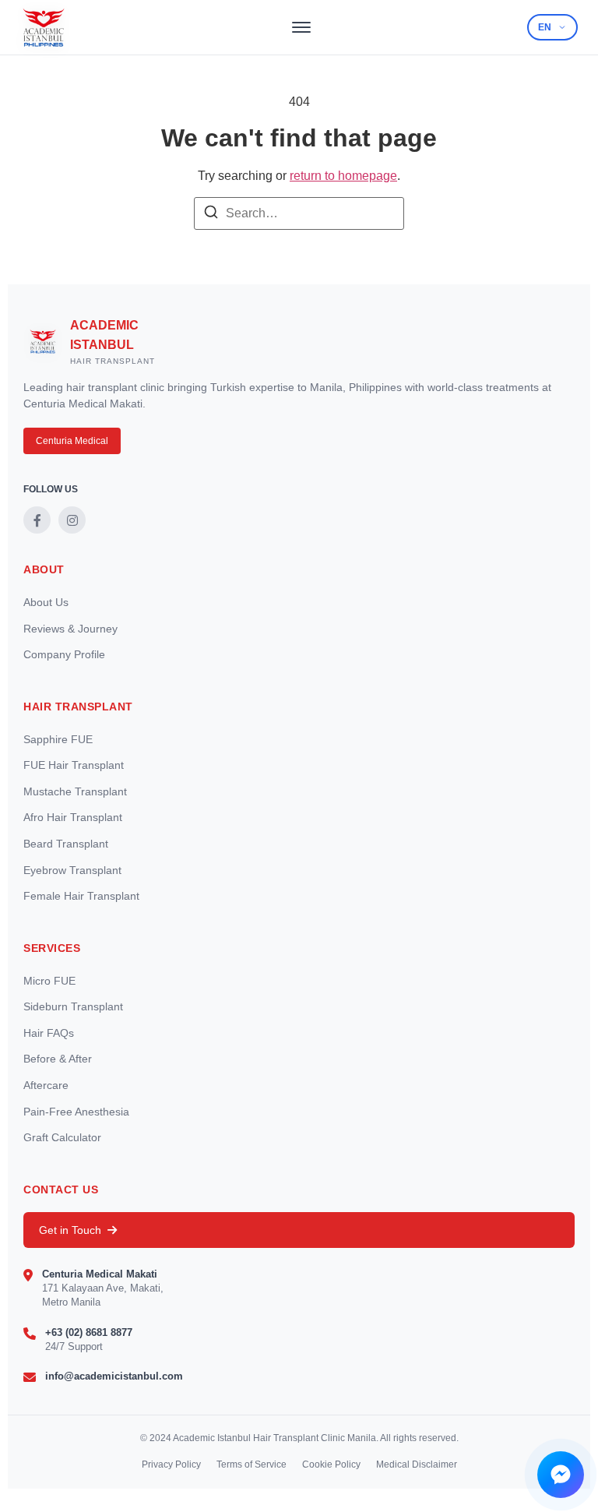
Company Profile (64, 654)
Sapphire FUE (58, 739)
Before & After (57, 1058)
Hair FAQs (48, 1033)
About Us (46, 602)
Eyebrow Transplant (72, 870)
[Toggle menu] (301, 27)
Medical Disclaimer (416, 1464)
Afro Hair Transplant (72, 817)
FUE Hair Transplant (73, 765)
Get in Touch (70, 1230)
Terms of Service (251, 1464)
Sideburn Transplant (73, 1006)
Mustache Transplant (75, 791)
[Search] (211, 214)
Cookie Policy (331, 1464)
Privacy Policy (171, 1464)
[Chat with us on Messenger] (560, 1474)
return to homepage (343, 175)
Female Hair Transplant (81, 896)
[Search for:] (299, 213)
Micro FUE (49, 981)
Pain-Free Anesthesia (76, 1111)
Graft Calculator (62, 1137)
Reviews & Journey (70, 628)
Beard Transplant (65, 843)
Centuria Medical (72, 440)
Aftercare (46, 1085)
